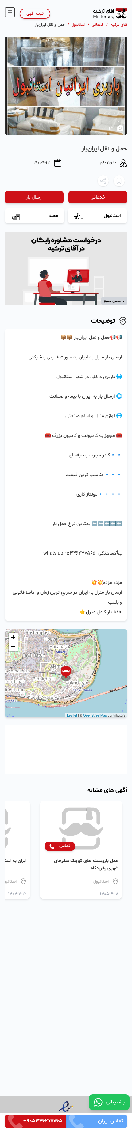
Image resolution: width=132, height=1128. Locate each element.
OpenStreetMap (95, 715)
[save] (119, 180)
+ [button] (13, 637)
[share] (103, 180)
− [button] (13, 646)
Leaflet (72, 715)
